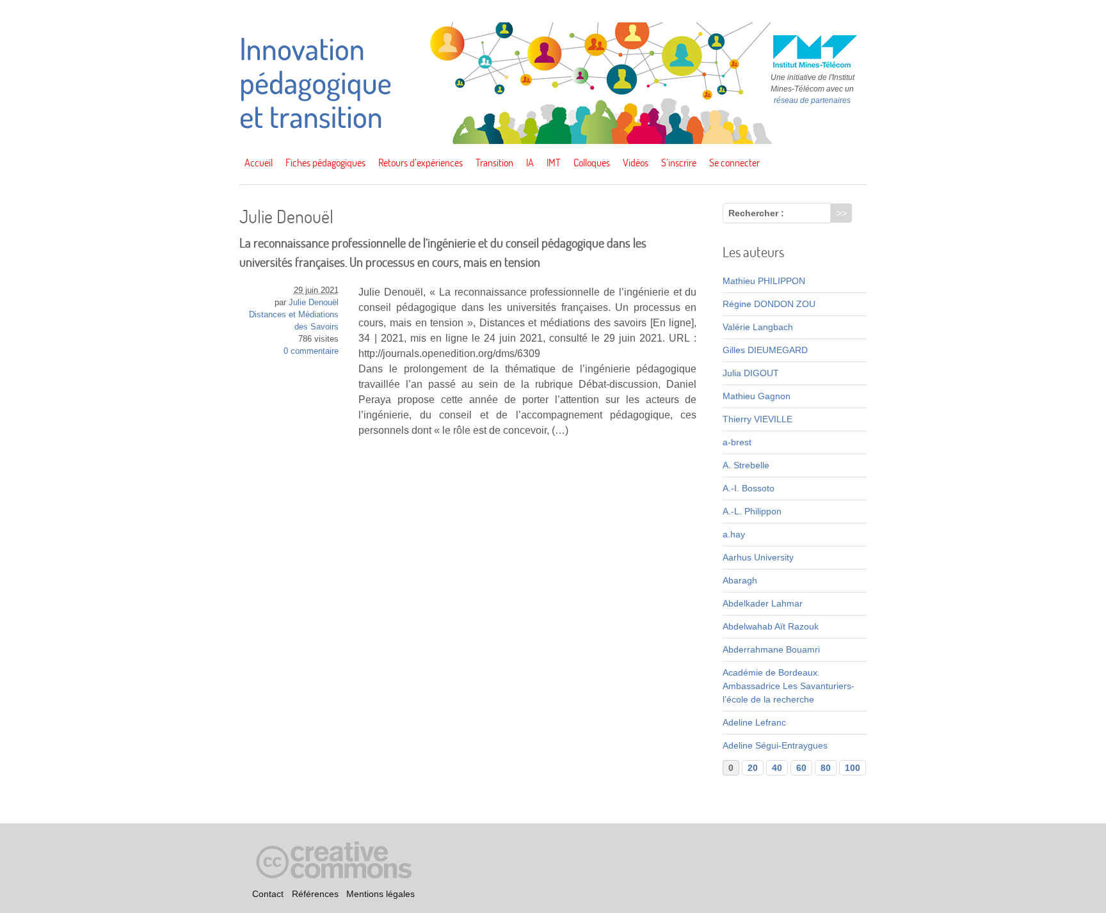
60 (801, 768)
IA (530, 162)
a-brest (737, 442)
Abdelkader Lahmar (763, 603)
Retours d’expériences (420, 162)
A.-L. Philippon (752, 511)
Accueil (258, 162)
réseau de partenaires (812, 100)
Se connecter (734, 162)
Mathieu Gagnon (756, 396)
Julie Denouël (314, 302)
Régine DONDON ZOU (769, 304)
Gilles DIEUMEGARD (765, 350)
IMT (554, 162)
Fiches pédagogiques (325, 162)
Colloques (591, 162)
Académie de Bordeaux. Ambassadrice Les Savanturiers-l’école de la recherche (788, 685)
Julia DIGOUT (751, 373)
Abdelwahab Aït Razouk (771, 626)
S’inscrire (678, 162)
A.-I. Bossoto (748, 488)
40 (777, 768)
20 (753, 768)
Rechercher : (756, 213)
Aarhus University (758, 557)
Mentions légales (380, 894)
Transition (494, 162)
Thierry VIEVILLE (757, 419)
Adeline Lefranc (754, 722)
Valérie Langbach (758, 327)
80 (826, 768)
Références (315, 894)
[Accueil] (553, 141)
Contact (268, 894)
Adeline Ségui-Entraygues (775, 745)
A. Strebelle (746, 465)
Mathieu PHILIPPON (764, 281)
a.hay (734, 534)
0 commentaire (311, 351)
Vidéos (635, 162)
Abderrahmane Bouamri (771, 649)
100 (852, 768)
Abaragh (740, 580)
